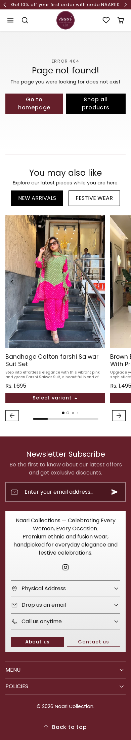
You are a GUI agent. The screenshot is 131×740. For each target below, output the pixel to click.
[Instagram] (65, 567)
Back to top (69, 727)
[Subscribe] (115, 492)
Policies (16, 686)
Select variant (53, 397)
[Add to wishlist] (97, 340)
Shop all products (95, 103)
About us (37, 641)
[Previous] (12, 281)
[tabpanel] (65, 319)
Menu (12, 670)
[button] (10, 20)
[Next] (98, 281)
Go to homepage (34, 103)
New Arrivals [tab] (37, 198)
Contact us (93, 641)
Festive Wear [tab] (94, 198)
